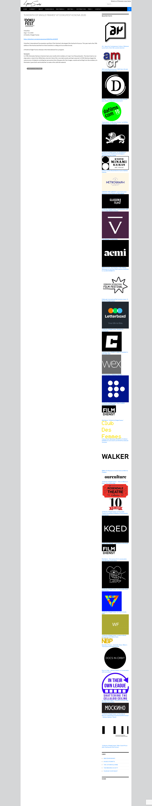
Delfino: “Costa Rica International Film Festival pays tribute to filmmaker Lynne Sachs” (114, 100)
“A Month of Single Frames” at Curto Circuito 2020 (114, 612)
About (41, 9)
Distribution (81, 9)
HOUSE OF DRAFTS (109, 761)
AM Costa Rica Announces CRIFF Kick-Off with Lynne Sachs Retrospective (115, 70)
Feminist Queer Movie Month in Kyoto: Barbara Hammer (115, 171)
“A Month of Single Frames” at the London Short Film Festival (115, 589)
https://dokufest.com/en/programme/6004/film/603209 (41, 39)
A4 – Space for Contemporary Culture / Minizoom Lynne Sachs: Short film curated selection (115, 47)
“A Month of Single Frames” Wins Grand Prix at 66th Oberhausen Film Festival (114, 746)
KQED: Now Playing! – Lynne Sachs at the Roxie (115, 543)
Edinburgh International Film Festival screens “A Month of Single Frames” (115, 300)
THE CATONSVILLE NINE (111, 764)
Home (25, 9)
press (90, 9)
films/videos (49, 9)
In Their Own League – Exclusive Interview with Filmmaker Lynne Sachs (115, 701)
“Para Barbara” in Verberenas (110, 239)
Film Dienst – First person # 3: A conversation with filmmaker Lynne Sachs (114, 559)
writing (70, 9)
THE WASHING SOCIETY (111, 768)
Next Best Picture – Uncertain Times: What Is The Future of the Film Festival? (114, 645)
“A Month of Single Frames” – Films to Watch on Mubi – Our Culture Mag (115, 482)
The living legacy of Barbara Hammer (112, 374)
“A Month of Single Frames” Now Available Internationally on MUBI (113, 403)
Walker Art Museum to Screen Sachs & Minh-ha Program (115, 471)
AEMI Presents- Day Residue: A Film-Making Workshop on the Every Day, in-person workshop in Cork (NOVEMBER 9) (115, 269)
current (32, 9)
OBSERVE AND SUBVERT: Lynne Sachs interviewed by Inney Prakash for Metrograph (114, 192)
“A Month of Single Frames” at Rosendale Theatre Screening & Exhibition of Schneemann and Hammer (115, 513)
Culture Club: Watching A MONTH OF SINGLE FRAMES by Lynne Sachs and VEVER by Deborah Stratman (115, 440)
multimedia (60, 9)
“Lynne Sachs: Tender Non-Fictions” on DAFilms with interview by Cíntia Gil (115, 122)
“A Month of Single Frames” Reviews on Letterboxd (112, 330)
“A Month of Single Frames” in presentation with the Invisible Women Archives (115, 209)
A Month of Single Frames (35, 68)
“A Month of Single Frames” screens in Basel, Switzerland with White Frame (114, 636)
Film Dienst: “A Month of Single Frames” (113, 420)
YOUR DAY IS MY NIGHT (111, 771)
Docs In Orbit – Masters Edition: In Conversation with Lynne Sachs (115, 671)
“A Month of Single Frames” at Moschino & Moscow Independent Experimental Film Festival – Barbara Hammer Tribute (115, 715)
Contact (98, 9)
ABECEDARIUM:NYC (109, 758)
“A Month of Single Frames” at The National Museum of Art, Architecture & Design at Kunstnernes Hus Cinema (114, 153)
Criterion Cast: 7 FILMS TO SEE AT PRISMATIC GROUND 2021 (115, 353)
